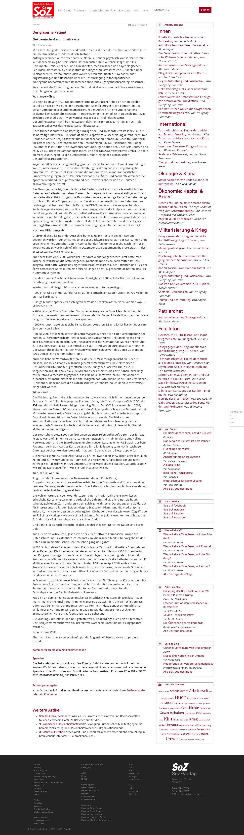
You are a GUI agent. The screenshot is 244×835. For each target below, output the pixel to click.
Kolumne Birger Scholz (91, 808)
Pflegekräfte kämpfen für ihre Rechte (182, 73)
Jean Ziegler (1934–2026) (174, 398)
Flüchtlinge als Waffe (176, 448)
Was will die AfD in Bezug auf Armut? (186, 566)
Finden (205, 9)
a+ (231, 418)
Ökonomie (164, 729)
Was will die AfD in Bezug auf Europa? (187, 546)
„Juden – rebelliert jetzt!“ (178, 615)
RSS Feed (133, 794)
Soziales (36, 24)
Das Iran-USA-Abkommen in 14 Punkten (184, 284)
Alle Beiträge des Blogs (177, 488)
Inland (37, 764)
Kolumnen (86, 805)
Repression (39, 785)
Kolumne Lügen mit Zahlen (93, 817)
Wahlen (191, 739)
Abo (130, 785)
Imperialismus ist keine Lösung (182, 480)
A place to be (171, 464)
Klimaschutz (182, 719)
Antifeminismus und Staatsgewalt (180, 65)
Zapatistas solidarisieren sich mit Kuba (183, 138)
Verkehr (184, 739)
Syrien (195, 734)
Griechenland (190, 713)
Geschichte (190, 707)
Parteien (192, 729)
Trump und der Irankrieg (174, 162)
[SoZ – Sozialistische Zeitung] (43, 10)
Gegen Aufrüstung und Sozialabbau (181, 81)
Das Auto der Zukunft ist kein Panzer (186, 441)
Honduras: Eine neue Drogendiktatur (182, 146)
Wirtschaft (199, 739)
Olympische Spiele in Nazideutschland (183, 367)
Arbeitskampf (179, 691)
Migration (183, 725)
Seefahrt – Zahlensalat (172, 154)
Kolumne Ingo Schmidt (91, 814)
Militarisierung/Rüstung (45, 776)
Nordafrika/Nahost (42, 808)
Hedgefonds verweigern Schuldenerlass (188, 663)
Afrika (37, 800)
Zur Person (134, 779)
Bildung (37, 767)
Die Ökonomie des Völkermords (183, 623)
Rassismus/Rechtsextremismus (48, 782)
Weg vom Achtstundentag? (175, 211)
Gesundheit (205, 708)
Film (208, 703)
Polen (200, 729)
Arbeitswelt (198, 690)
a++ (232, 422)
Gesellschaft (39, 773)
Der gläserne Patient (49, 32)
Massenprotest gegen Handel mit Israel (183, 248)
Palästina (174, 729)
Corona (192, 698)
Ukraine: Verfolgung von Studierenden (187, 647)
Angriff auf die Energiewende (181, 456)
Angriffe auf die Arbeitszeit (175, 219)
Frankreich (164, 708)
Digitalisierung (189, 703)
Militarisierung (203, 725)
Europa (202, 703)
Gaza (178, 708)
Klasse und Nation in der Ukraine (183, 655)
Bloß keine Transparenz (178, 472)
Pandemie (183, 729)
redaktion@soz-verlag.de (190, 794)
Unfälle (84, 779)
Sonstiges (133, 776)
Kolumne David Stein (90, 811)
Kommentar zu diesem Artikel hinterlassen (59, 650)
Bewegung (86, 767)
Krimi (131, 767)
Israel (199, 713)
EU (197, 703)
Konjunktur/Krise (89, 796)
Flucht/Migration (41, 770)
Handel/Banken (88, 787)
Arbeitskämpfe (41, 817)
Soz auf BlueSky (173, 513)
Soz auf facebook (174, 505)
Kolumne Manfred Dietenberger (96, 820)
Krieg (193, 719)
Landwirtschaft (204, 720)
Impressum (134, 791)
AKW (83, 773)
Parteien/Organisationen (92, 764)
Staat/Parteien (40, 791)
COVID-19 (167, 703)
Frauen (173, 708)
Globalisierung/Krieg (43, 811)
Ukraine (204, 734)
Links (131, 788)
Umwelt (173, 738)
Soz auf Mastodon (174, 517)
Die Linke (178, 703)
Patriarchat (39, 779)
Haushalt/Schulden (90, 790)
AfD (160, 691)
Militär (191, 725)
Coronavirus (203, 698)
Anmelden (68, 829)
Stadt (36, 794)
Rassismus (186, 733)
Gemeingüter (87, 784)
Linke (161, 725)
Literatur (171, 724)
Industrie (85, 793)
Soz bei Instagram (174, 509)
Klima (170, 718)
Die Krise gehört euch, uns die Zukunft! (187, 433)
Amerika (166, 691)
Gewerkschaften (172, 713)
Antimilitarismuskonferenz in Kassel (181, 45)
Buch (180, 697)
